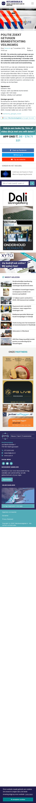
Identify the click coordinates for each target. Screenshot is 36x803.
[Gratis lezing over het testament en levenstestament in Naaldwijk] (6, 325)
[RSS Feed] (11, 463)
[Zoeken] (32, 183)
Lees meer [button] (29, 794)
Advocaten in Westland (20, 331)
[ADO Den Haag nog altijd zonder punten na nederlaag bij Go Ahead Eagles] (6, 342)
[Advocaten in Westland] (6, 333)
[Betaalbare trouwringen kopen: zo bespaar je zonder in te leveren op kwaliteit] (6, 292)
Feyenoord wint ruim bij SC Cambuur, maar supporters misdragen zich (21, 308)
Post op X (19, 155)
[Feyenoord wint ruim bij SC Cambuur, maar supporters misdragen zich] (6, 308)
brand (19, 114)
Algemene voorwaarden (9, 512)
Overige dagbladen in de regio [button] (12, 506)
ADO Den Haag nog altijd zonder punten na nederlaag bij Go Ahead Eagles (23, 341)
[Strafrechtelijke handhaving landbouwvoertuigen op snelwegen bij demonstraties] (6, 284)
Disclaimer (5, 515)
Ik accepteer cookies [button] (18, 799)
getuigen (13, 114)
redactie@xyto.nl (9, 453)
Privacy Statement (7, 519)
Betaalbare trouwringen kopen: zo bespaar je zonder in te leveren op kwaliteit (23, 292)
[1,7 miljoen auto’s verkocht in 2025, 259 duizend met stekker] (6, 300)
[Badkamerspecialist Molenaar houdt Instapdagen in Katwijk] (6, 317)
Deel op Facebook (19, 150)
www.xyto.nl (8, 455)
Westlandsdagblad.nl (14, 2)
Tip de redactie (19, 159)
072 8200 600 (9, 450)
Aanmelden (7, 480)
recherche (6, 114)
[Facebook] (4, 463)
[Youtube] (7, 463)
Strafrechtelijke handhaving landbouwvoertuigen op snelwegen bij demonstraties (22, 283)
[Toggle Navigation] (32, 3)
